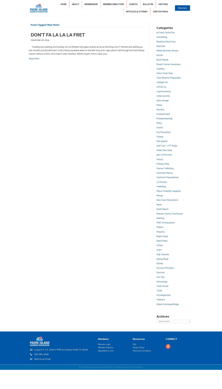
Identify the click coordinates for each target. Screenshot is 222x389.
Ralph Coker (162, 236)
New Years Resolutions (167, 200)
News (159, 204)
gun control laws (164, 155)
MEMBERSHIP (91, 4)
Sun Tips (160, 277)
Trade (159, 290)
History (159, 159)
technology (161, 281)
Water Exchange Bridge (167, 304)
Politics (159, 227)
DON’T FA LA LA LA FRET (58, 34)
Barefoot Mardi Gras (166, 41)
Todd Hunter (162, 286)
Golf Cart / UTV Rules (166, 146)
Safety (159, 245)
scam (159, 250)
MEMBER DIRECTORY (113, 4)
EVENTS (133, 4)
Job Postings (160, 11)
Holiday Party (162, 164)
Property (160, 232)
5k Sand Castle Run (165, 32)
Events (159, 127)
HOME (64, 4)
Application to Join (106, 351)
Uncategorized (163, 295)
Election (160, 109)
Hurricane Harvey (164, 173)
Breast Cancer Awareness (168, 64)
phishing (160, 218)
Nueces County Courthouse (169, 213)
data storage (162, 100)
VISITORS (163, 4)
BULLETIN (148, 4)
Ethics (159, 123)
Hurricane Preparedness (167, 177)
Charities (160, 69)
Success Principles (165, 268)
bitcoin (159, 55)
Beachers (160, 46)
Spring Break (162, 259)
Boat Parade (162, 60)
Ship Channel (162, 254)
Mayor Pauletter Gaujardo (168, 191)
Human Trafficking (165, 168)
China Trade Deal (164, 73)
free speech (162, 141)
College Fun (162, 82)
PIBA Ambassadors (165, 222)
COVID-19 (161, 87)
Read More (34, 58)
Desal (159, 105)
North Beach (162, 209)
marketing (161, 186)
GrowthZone (138, 367)
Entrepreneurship (164, 118)
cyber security (163, 96)
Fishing (159, 137)
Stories (159, 263)
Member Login (104, 344)
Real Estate (161, 241)
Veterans (160, 299)
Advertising (161, 37)
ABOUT (75, 4)
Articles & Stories (136, 11)
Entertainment (163, 114)
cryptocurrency (163, 91)
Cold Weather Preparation (168, 78)
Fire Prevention (163, 132)
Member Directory (105, 348)
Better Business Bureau (167, 50)
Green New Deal (164, 150)
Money (159, 195)
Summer (160, 272)
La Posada (161, 182)
